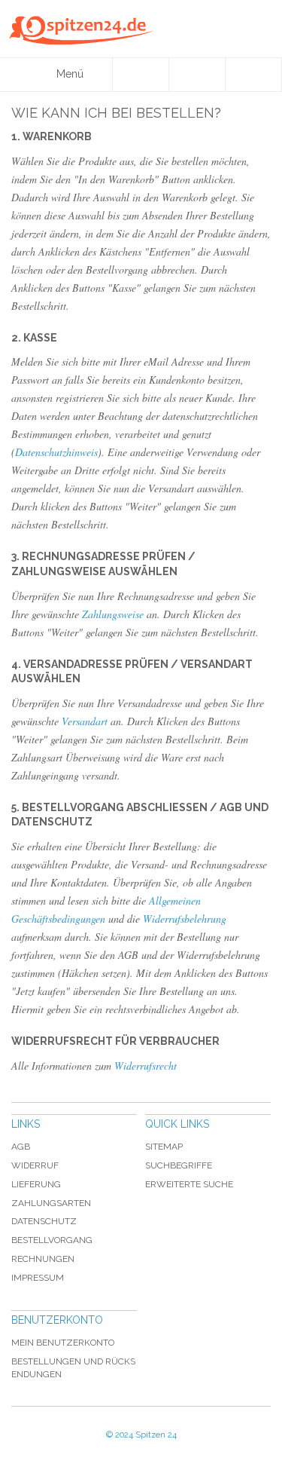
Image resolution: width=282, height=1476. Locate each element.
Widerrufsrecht (145, 1065)
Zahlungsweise (113, 614)
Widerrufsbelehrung (184, 918)
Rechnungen (42, 1259)
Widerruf (35, 1165)
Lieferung (36, 1184)
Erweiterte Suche (189, 1184)
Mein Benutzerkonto (62, 1342)
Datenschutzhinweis (56, 452)
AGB (20, 1146)
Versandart (85, 721)
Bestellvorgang (51, 1240)
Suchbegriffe (178, 1165)
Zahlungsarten (51, 1203)
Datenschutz (44, 1221)
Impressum (37, 1277)
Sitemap (164, 1146)
